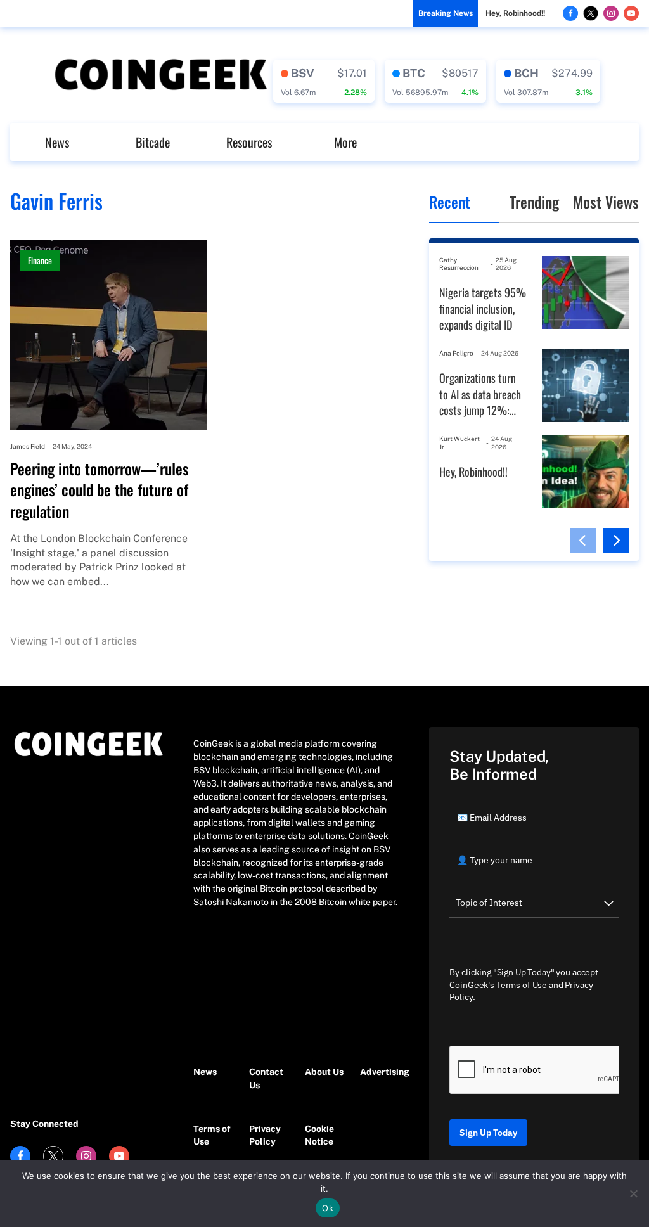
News (57, 141)
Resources (249, 141)
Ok (327, 1208)
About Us (324, 1072)
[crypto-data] (324, 81)
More (345, 141)
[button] (583, 540)
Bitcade (153, 141)
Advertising (381, 1072)
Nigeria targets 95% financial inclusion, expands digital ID (482, 309)
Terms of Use (212, 1135)
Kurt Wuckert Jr (459, 443)
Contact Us (266, 1078)
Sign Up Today (488, 1132)
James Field (27, 446)
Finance (40, 260)
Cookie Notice (319, 1135)
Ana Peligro (456, 353)
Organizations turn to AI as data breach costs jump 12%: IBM (480, 394)
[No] (633, 1193)
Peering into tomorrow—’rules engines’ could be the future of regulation (99, 490)
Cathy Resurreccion (459, 264)
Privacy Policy (265, 1135)
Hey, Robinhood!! (515, 13)
